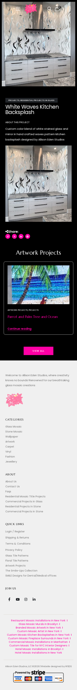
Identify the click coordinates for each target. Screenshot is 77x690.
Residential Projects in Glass (37, 100)
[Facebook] (9, 599)
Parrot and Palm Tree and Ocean (32, 317)
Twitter (14, 236)
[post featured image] (38, 284)
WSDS (68, 666)
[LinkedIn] (34, 599)
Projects (13, 100)
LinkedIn (21, 236)
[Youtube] (17, 599)
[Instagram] (26, 599)
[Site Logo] (31, 9)
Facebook (7, 236)
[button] (49, 9)
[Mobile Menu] (19, 9)
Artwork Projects (18, 310)
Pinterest (27, 236)
